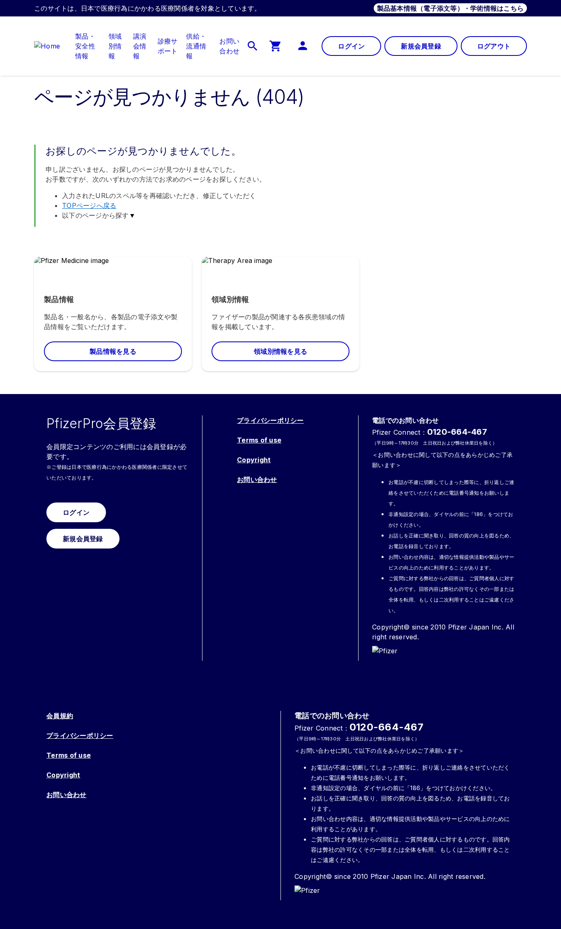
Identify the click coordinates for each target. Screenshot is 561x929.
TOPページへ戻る (89, 205)
